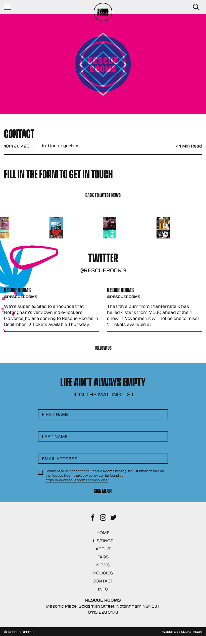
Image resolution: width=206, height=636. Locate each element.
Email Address (59, 458)
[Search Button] (196, 7)
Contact (103, 581)
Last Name (55, 436)
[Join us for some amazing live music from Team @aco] (163, 223)
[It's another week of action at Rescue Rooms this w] (56, 223)
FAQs (103, 557)
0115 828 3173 (103, 612)
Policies (103, 573)
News (103, 565)
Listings (103, 541)
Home (103, 532)
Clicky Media (191, 631)
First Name (55, 414)
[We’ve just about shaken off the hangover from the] (163, 236)
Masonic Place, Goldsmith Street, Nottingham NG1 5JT (103, 606)
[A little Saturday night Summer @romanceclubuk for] (109, 223)
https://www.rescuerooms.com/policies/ (77, 480)
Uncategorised (64, 146)
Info (103, 589)
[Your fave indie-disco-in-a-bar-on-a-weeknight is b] (56, 236)
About (103, 549)
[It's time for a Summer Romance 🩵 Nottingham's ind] (109, 236)
